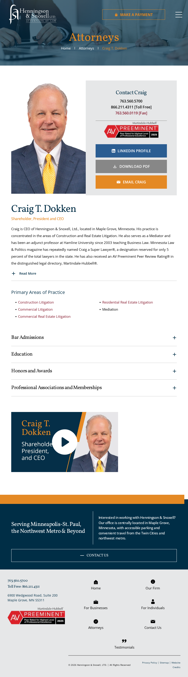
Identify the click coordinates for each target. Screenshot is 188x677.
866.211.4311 (31, 586)
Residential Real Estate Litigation (127, 302)
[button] (94, 274)
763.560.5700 (18, 580)
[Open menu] (178, 14)
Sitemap (164, 662)
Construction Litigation (36, 302)
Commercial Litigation (35, 309)
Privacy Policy (149, 662)
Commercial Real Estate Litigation (44, 316)
